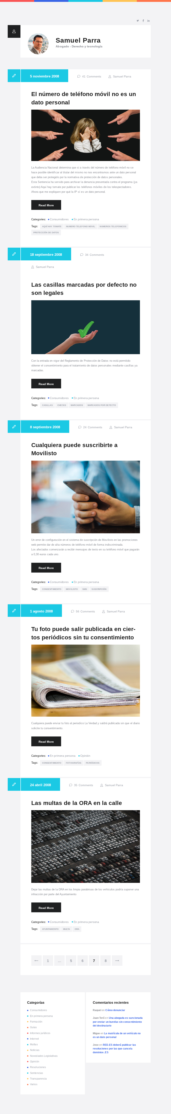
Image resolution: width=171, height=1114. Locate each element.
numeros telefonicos (113, 226)
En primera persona (86, 219)
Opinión (85, 755)
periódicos (92, 763)
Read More (46, 205)
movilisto (72, 589)
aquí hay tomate (52, 226)
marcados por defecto (102, 405)
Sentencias (36, 1073)
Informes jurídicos (40, 1033)
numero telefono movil (80, 226)
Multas (34, 1044)
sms (84, 589)
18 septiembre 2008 (46, 254)
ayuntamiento (50, 929)
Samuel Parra (121, 76)
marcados (77, 405)
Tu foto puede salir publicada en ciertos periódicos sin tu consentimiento (83, 633)
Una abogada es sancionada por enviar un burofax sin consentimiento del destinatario (118, 1021)
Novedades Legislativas (44, 1055)
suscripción (99, 589)
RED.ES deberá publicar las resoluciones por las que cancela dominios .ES (114, 1048)
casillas (47, 405)
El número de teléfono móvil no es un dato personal (83, 98)
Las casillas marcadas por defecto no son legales (84, 288)
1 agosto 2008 (41, 611)
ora (77, 929)
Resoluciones (38, 1067)
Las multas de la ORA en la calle (76, 803)
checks (61, 405)
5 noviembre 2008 (44, 76)
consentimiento (51, 589)
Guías (33, 1027)
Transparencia (38, 1078)
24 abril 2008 (40, 785)
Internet (34, 1038)
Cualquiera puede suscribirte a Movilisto (74, 449)
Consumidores (59, 219)
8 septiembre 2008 (45, 427)
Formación (36, 1021)
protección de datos (46, 232)
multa (66, 929)
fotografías (73, 763)
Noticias (34, 1050)
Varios (33, 1084)
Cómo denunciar (115, 1010)
